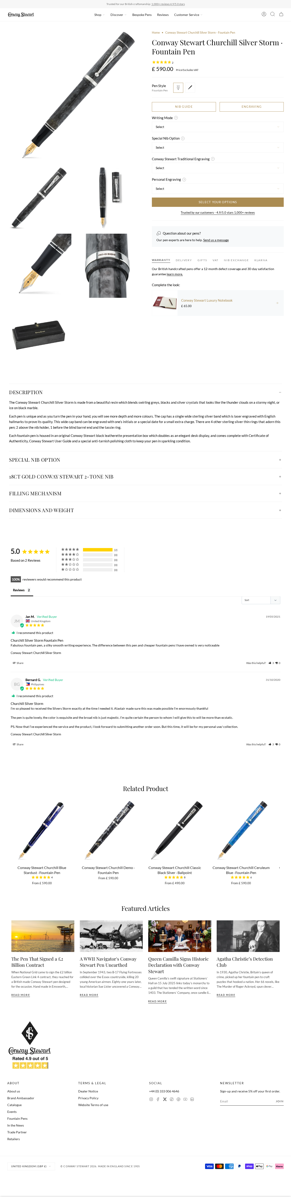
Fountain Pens (17, 1118)
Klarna (261, 260)
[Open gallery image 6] (39, 333)
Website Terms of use (93, 1105)
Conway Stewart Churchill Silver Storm (36, 653)
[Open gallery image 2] (39, 198)
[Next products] (278, 833)
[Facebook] (158, 1100)
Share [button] (19, 663)
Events (12, 1112)
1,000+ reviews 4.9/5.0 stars (168, 4)
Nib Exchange (236, 260)
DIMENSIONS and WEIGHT (41, 510)
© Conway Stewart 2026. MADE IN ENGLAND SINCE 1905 (100, 1166)
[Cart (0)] (281, 15)
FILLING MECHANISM (35, 493)
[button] (271, 663)
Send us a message (216, 240)
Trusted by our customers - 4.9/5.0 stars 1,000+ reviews (218, 212)
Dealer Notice (88, 1091)
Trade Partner (17, 1132)
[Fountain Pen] (178, 88)
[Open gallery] (73, 96)
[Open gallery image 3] (107, 198)
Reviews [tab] (19, 590)
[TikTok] (172, 1100)
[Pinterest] (178, 1100)
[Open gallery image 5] (107, 266)
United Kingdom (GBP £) (29, 1166)
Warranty (161, 260)
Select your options (218, 202)
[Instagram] (151, 1100)
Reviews (163, 15)
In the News (15, 1125)
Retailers (13, 1139)
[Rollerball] (190, 88)
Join (280, 1101)
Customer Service (186, 15)
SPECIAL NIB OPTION (34, 459)
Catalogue (14, 1105)
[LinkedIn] (192, 1100)
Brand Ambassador (20, 1098)
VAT (215, 260)
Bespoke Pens (142, 15)
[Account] (263, 15)
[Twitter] (165, 1100)
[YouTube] (185, 1100)
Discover (116, 15)
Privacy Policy (88, 1098)
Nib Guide (184, 106)
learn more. (175, 274)
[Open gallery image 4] (39, 266)
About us (13, 1091)
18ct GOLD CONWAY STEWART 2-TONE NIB (61, 476)
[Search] (272, 15)
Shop (97, 15)
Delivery (184, 260)
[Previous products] (13, 833)
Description (26, 392)
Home (156, 32)
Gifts (202, 260)
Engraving (252, 106)
